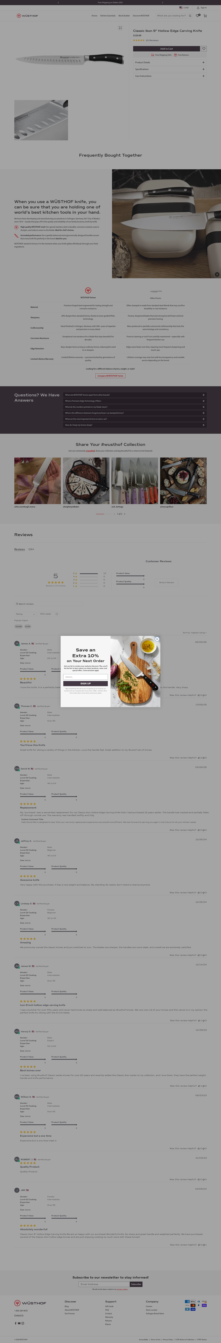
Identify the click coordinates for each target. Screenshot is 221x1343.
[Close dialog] (157, 639)
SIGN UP (85, 683)
